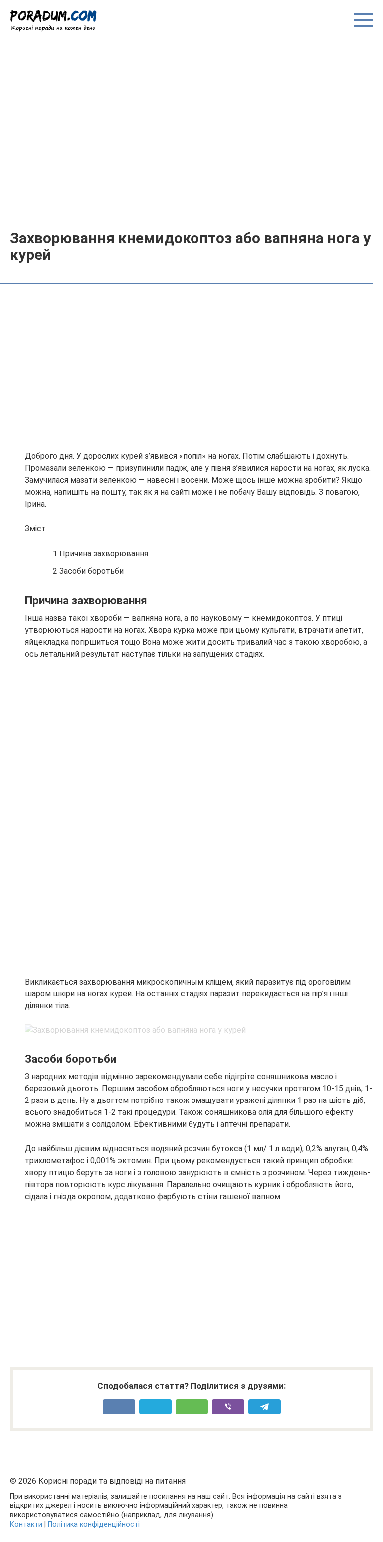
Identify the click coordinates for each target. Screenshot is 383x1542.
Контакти (26, 1524)
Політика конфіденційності (94, 1524)
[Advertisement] (191, 130)
